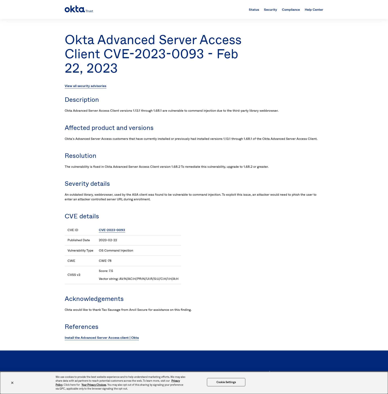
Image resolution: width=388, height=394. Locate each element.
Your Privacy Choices (93, 385)
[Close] (12, 383)
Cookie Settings (226, 382)
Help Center (314, 9)
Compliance (291, 9)
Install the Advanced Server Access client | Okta (102, 337)
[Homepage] (78, 9)
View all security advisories (85, 86)
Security (270, 9)
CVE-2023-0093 (112, 230)
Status (254, 9)
